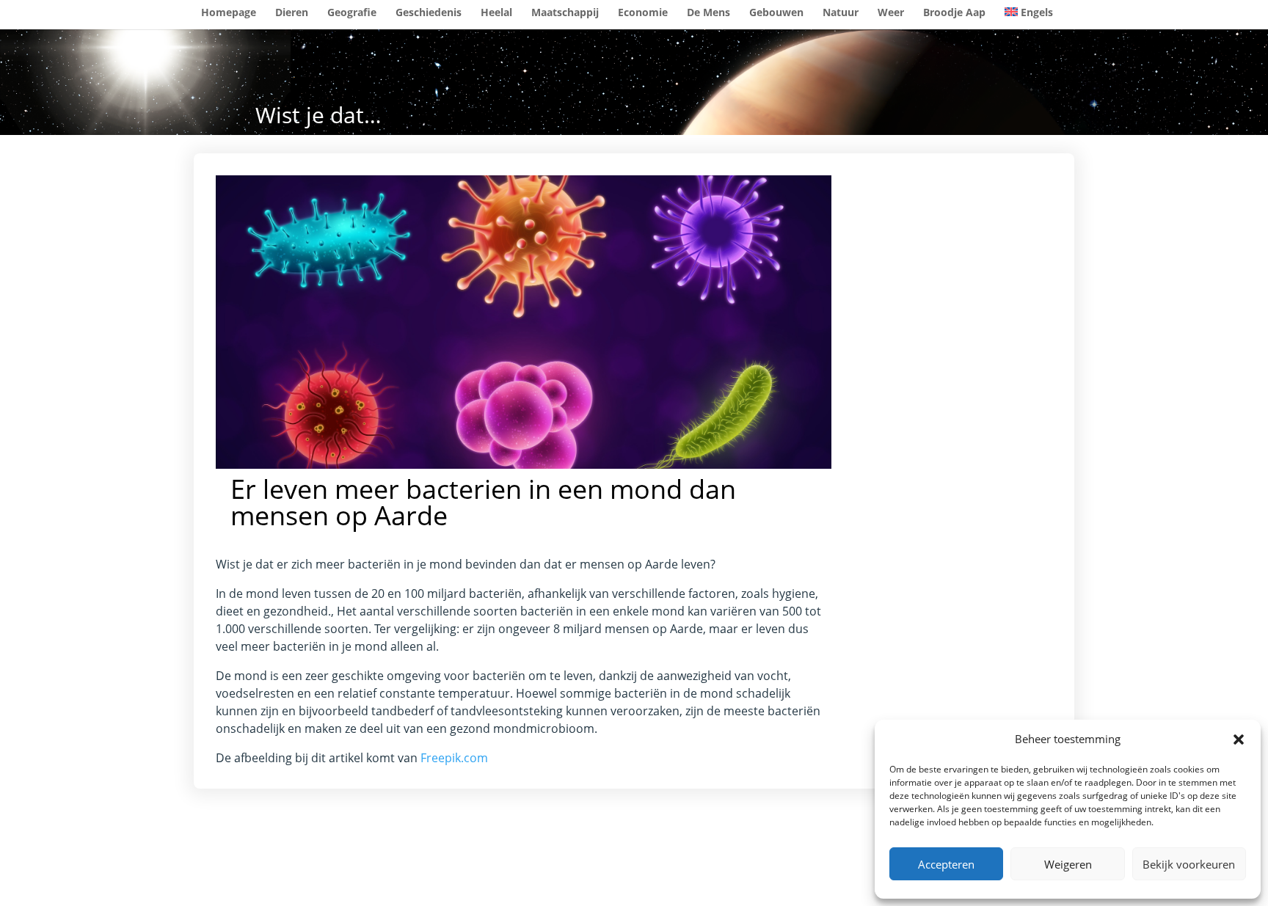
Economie (643, 13)
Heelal (496, 13)
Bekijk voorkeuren (1189, 864)
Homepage (228, 13)
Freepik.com (454, 758)
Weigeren (1068, 864)
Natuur (841, 13)
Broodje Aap (954, 13)
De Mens (708, 13)
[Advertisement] (966, 395)
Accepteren (946, 864)
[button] (1238, 739)
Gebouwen (776, 13)
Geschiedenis (429, 13)
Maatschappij (565, 13)
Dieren (291, 13)
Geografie (351, 13)
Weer (891, 13)
